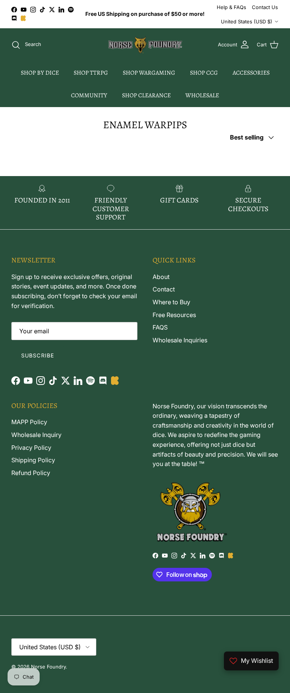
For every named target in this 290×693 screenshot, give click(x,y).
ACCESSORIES (251, 73)
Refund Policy (30, 473)
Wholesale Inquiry (36, 434)
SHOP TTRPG (91, 73)
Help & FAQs (231, 7)
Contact (164, 289)
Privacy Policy (31, 447)
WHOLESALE (202, 95)
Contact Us (265, 7)
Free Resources (174, 315)
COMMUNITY (89, 95)
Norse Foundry (48, 667)
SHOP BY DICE (40, 73)
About (161, 277)
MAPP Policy (29, 422)
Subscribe (37, 355)
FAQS (160, 327)
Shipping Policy (33, 460)
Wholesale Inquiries (180, 340)
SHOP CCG (204, 73)
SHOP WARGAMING (149, 73)
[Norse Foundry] (145, 45)
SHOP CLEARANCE (146, 95)
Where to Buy (171, 302)
